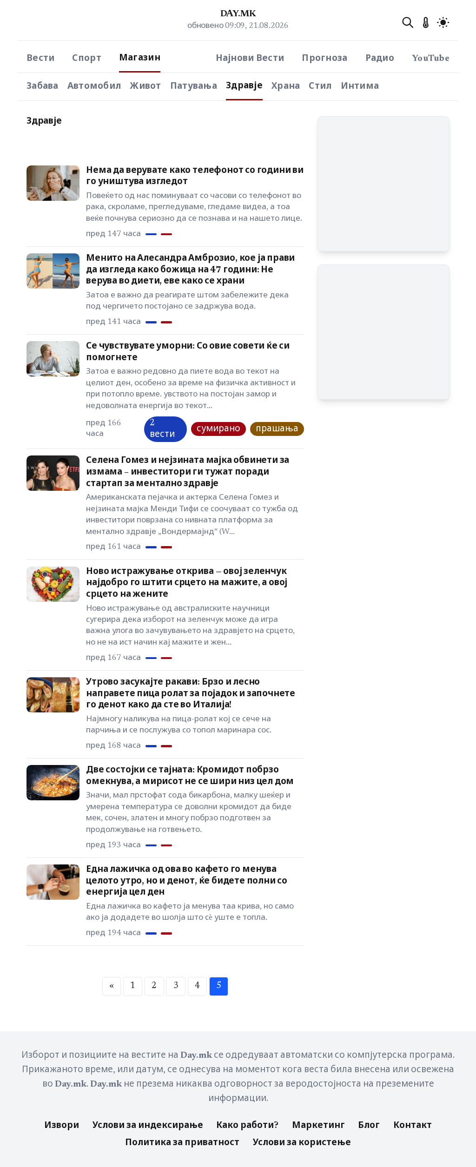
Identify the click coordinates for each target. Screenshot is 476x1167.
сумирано (218, 429)
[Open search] (408, 22)
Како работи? (247, 1125)
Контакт (412, 1125)
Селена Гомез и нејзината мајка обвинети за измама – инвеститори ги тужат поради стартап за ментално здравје (187, 472)
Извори (61, 1125)
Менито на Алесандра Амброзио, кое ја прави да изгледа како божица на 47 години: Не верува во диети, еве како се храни (190, 270)
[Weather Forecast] (425, 22)
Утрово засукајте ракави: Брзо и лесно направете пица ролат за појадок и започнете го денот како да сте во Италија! (190, 694)
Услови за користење (302, 1143)
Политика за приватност (182, 1143)
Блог (369, 1125)
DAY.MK (238, 14)
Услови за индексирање (148, 1125)
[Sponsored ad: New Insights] (383, 184)
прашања (277, 429)
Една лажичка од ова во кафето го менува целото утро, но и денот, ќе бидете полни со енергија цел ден (186, 881)
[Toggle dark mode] (443, 22)
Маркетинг (318, 1125)
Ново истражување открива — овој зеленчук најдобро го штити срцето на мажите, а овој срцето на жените (186, 583)
